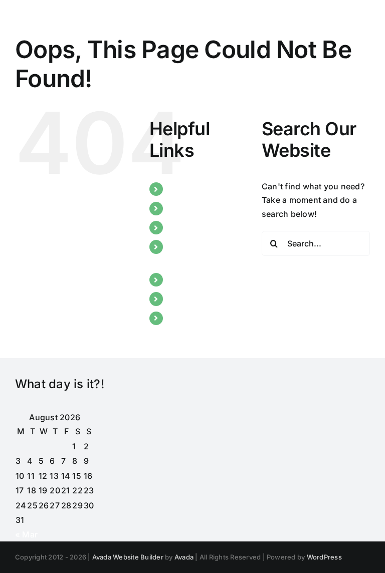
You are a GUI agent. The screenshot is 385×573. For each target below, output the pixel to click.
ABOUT (182, 208)
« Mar (26, 534)
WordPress (324, 557)
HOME (181, 189)
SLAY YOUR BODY (203, 279)
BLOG (179, 227)
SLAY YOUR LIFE (200, 299)
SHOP (179, 318)
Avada (184, 557)
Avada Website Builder (127, 557)
